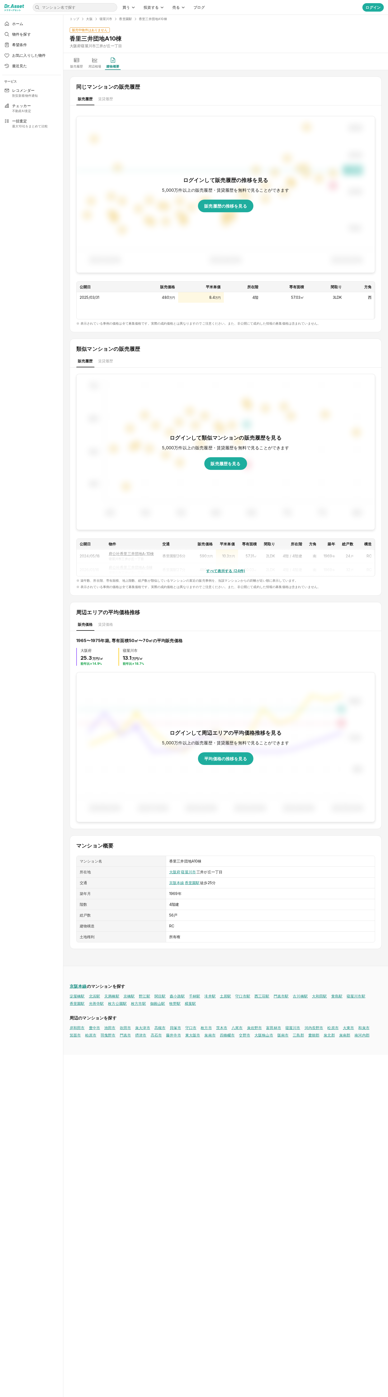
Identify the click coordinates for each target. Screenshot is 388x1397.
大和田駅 (319, 996)
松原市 (332, 1027)
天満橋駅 (111, 996)
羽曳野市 (108, 1035)
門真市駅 (281, 996)
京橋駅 (129, 996)
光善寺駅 (96, 1003)
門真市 (125, 1035)
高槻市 (159, 1027)
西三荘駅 (261, 996)
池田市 (109, 1027)
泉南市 (209, 1035)
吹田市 (125, 1027)
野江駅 (144, 996)
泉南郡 (344, 1035)
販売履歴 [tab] (85, 99)
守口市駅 (242, 996)
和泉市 (363, 1027)
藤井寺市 (173, 1035)
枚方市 (206, 1027)
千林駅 (194, 996)
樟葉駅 (190, 1003)
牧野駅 (174, 1003)
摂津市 (140, 1035)
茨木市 (221, 1027)
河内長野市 (314, 1027)
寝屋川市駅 (356, 996)
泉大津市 (142, 1027)
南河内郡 (362, 1035)
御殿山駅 (157, 1003)
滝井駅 (209, 996)
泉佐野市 (254, 1027)
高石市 (156, 1035)
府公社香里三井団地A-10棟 (131, 553)
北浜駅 (94, 996)
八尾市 (237, 1027)
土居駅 (225, 996)
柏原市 (90, 1035)
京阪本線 (176, 882)
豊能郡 (313, 1035)
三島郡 (298, 1035)
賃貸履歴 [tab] (105, 99)
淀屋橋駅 (77, 996)
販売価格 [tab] (85, 624)
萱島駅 (336, 996)
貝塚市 (175, 1027)
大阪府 (174, 872)
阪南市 (282, 1035)
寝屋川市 (188, 872)
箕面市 (75, 1035)
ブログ (199, 7)
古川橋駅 (300, 996)
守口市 (190, 1027)
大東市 (348, 1027)
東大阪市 (192, 1035)
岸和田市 (77, 1027)
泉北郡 (329, 1035)
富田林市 (273, 1027)
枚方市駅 (138, 1003)
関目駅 (159, 996)
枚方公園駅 (117, 1003)
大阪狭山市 (263, 1035)
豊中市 (94, 1027)
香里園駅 (192, 882)
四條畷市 (227, 1035)
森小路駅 (177, 996)
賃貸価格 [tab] (105, 624)
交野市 (244, 1035)
